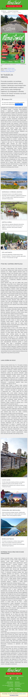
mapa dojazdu (11, 689)
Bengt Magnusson (10, 71)
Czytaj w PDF (19, 104)
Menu (5, 8)
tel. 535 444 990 (10, 686)
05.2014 (18, 64)
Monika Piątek (7, 70)
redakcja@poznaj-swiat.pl (9, 685)
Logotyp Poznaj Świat (18, 689)
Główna (4, 11)
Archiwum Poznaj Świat (13, 11)
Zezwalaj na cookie (14, 695)
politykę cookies (22, 693)
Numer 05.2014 (6, 12)
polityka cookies (14, 691)
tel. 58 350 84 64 (18, 686)
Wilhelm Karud (10, 68)
